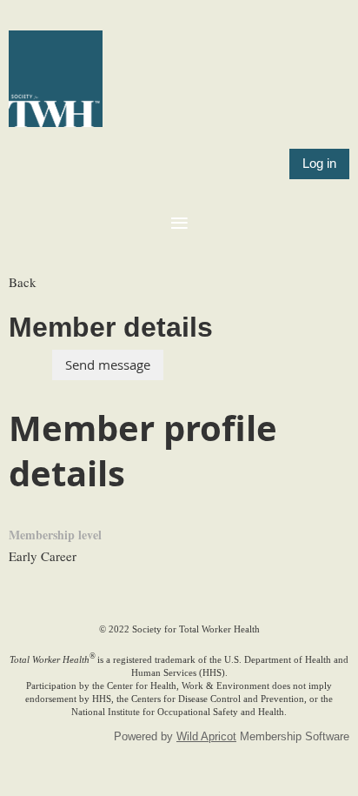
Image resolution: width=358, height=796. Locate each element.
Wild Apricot (206, 736)
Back (22, 282)
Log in (319, 163)
